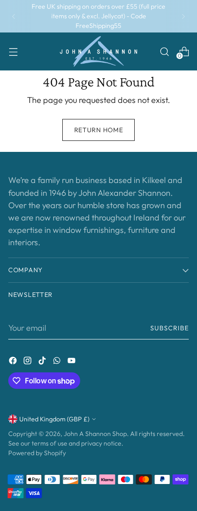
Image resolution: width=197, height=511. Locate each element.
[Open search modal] (164, 51)
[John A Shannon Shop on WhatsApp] (57, 362)
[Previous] (14, 16)
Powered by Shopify (37, 453)
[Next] (183, 16)
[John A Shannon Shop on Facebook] (13, 362)
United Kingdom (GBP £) (54, 419)
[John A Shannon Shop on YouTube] (72, 362)
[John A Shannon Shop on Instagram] (28, 362)
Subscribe (169, 328)
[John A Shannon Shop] (98, 51)
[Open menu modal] (13, 51)
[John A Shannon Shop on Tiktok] (43, 362)
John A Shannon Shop (95, 434)
